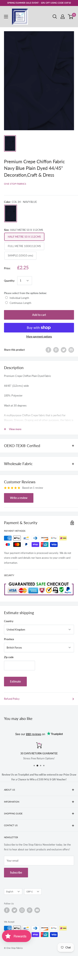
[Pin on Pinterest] (56, 350)
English (9, 891)
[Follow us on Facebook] (7, 910)
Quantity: (9, 280)
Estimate (15, 681)
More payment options (39, 336)
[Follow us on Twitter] (14, 910)
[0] (70, 16)
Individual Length (19, 297)
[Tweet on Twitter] (63, 350)
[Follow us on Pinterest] (29, 910)
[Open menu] (6, 16)
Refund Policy (12, 698)
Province (9, 639)
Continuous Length (20, 302)
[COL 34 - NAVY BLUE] (10, 213)
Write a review (18, 498)
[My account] (63, 16)
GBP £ (29, 891)
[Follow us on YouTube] (37, 910)
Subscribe (16, 872)
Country (8, 621)
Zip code (9, 657)
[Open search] (55, 16)
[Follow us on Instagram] (22, 910)
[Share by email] (71, 350)
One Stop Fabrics (15, 183)
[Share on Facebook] (48, 350)
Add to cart (39, 314)
